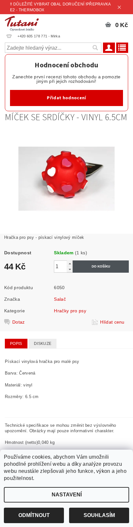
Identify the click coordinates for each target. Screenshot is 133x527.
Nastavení (67, 494)
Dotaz (18, 322)
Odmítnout (34, 515)
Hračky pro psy (70, 310)
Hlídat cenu (112, 322)
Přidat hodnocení (66, 98)
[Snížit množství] (70, 269)
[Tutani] (22, 22)
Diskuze (42, 343)
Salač (60, 299)
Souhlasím (99, 515)
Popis (16, 343)
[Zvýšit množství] (70, 263)
